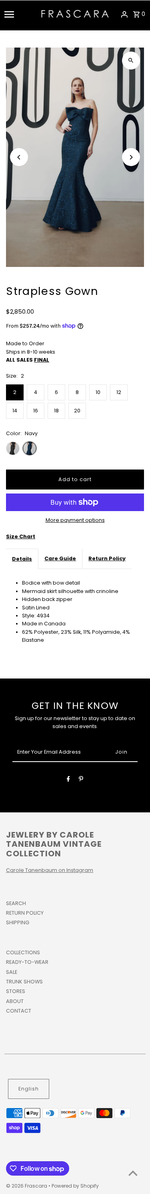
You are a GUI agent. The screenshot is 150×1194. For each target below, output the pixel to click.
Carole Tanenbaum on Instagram (49, 870)
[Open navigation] (20, 14)
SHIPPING (17, 922)
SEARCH (16, 903)
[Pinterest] (81, 780)
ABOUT (15, 1001)
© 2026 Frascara (27, 1185)
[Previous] (19, 157)
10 (98, 392)
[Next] (131, 157)
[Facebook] (68, 780)
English (28, 1088)
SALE (11, 972)
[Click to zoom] (131, 61)
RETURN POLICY (25, 912)
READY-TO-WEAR (27, 962)
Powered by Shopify (75, 1185)
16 (35, 410)
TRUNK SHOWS (24, 981)
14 (14, 410)
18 (56, 410)
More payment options (75, 520)
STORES (15, 991)
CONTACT (18, 1010)
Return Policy (107, 558)
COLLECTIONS (23, 952)
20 (77, 410)
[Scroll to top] (133, 1173)
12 (118, 392)
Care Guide (60, 558)
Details (22, 558)
